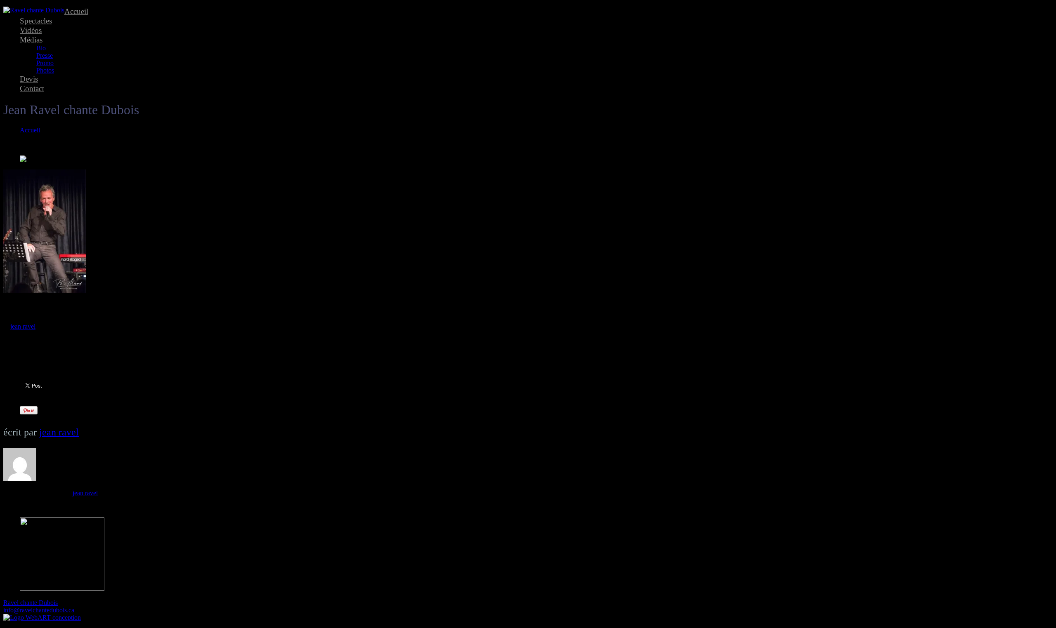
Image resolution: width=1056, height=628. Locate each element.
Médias (31, 39)
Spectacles (36, 20)
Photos (45, 70)
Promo (45, 62)
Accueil (76, 11)
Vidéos (31, 30)
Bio (41, 48)
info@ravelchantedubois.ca (38, 610)
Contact (32, 88)
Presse (44, 55)
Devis (29, 79)
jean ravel (22, 326)
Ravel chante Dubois (30, 602)
